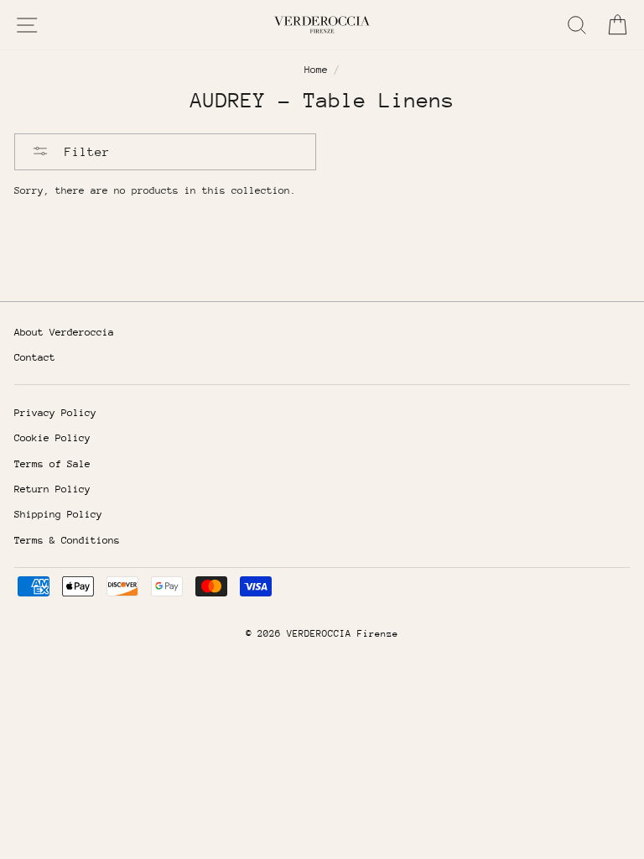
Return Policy (52, 489)
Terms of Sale (52, 464)
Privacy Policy (55, 413)
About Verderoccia (64, 332)
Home (316, 69)
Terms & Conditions (67, 540)
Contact (34, 357)
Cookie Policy (52, 438)
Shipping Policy (58, 514)
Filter (83, 151)
